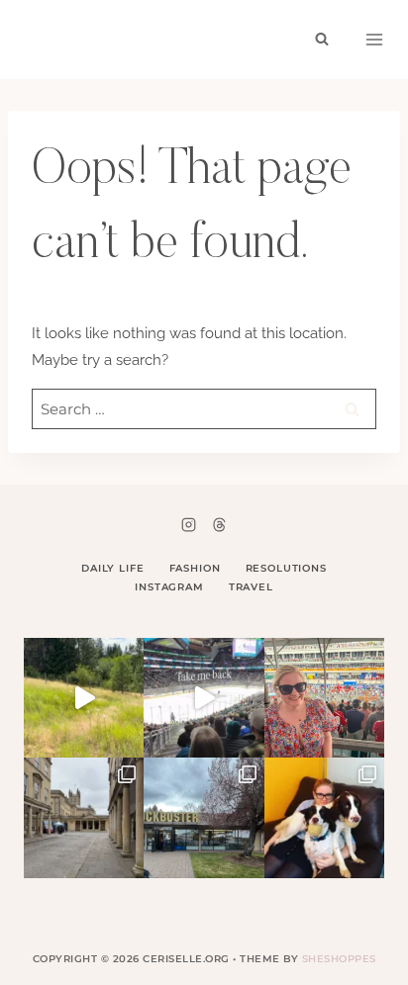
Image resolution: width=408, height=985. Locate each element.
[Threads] (219, 524)
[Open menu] (374, 39)
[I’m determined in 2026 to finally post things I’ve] (203, 817)
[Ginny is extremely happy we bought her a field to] (84, 698)
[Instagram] (189, 524)
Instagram (169, 587)
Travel (251, 587)
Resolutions (286, 568)
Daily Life (113, 568)
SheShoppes (339, 958)
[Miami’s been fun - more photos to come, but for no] (324, 698)
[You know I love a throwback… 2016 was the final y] (324, 817)
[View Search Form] (322, 39)
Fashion (195, 568)
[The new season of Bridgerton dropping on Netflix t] (84, 817)
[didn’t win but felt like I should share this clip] (203, 698)
